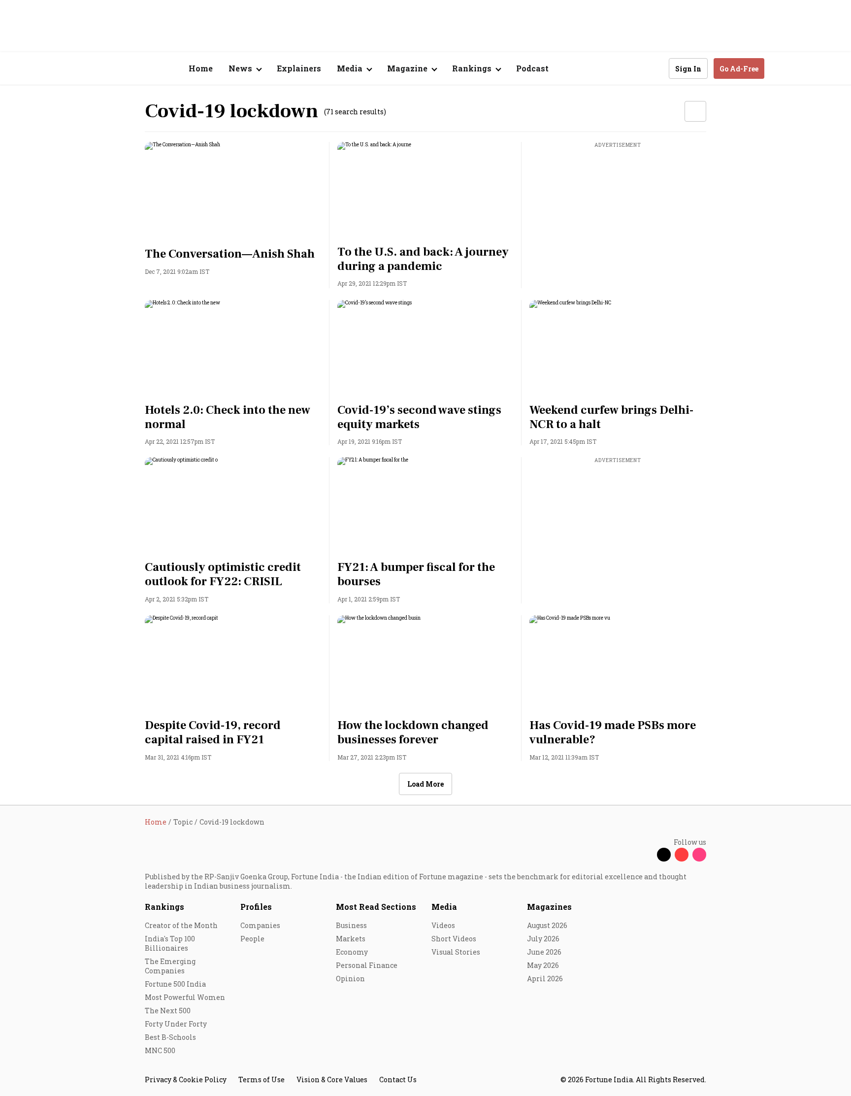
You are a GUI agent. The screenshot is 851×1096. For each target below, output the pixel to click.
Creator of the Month (181, 925)
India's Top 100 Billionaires (170, 943)
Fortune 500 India (175, 984)
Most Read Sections (376, 906)
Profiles (256, 906)
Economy (352, 952)
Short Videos (453, 938)
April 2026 (545, 978)
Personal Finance (366, 965)
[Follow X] (664, 855)
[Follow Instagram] (699, 855)
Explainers (299, 68)
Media (444, 906)
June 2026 (544, 952)
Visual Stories (455, 952)
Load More (425, 784)
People (252, 938)
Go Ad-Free (739, 68)
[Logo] (139, 68)
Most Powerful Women (185, 997)
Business (351, 925)
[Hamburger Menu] (92, 69)
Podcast (532, 68)
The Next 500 (168, 1010)
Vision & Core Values (331, 1079)
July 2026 (543, 938)
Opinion (350, 978)
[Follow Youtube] (681, 855)
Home (201, 68)
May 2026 (543, 965)
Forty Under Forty (176, 1024)
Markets (350, 938)
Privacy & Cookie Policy (186, 1079)
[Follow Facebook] (646, 855)
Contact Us (398, 1079)
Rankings (164, 906)
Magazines (549, 906)
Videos (443, 925)
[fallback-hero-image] (233, 191)
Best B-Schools (170, 1037)
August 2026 (547, 925)
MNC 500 (160, 1050)
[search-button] (655, 68)
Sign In (688, 68)
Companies (260, 925)
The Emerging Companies (170, 966)
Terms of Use (261, 1079)
